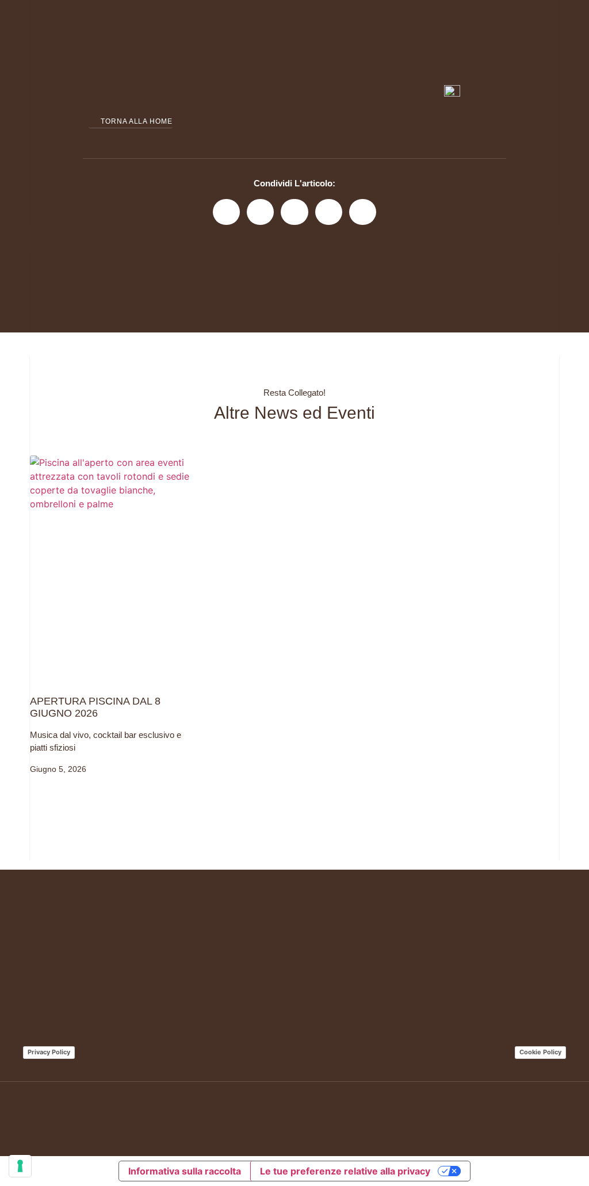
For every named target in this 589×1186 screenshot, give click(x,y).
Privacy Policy (49, 1052)
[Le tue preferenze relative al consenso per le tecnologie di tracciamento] (20, 1166)
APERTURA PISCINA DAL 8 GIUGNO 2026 (95, 707)
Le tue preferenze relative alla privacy (345, 1171)
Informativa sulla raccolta (184, 1171)
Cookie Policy (540, 1052)
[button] (226, 212)
